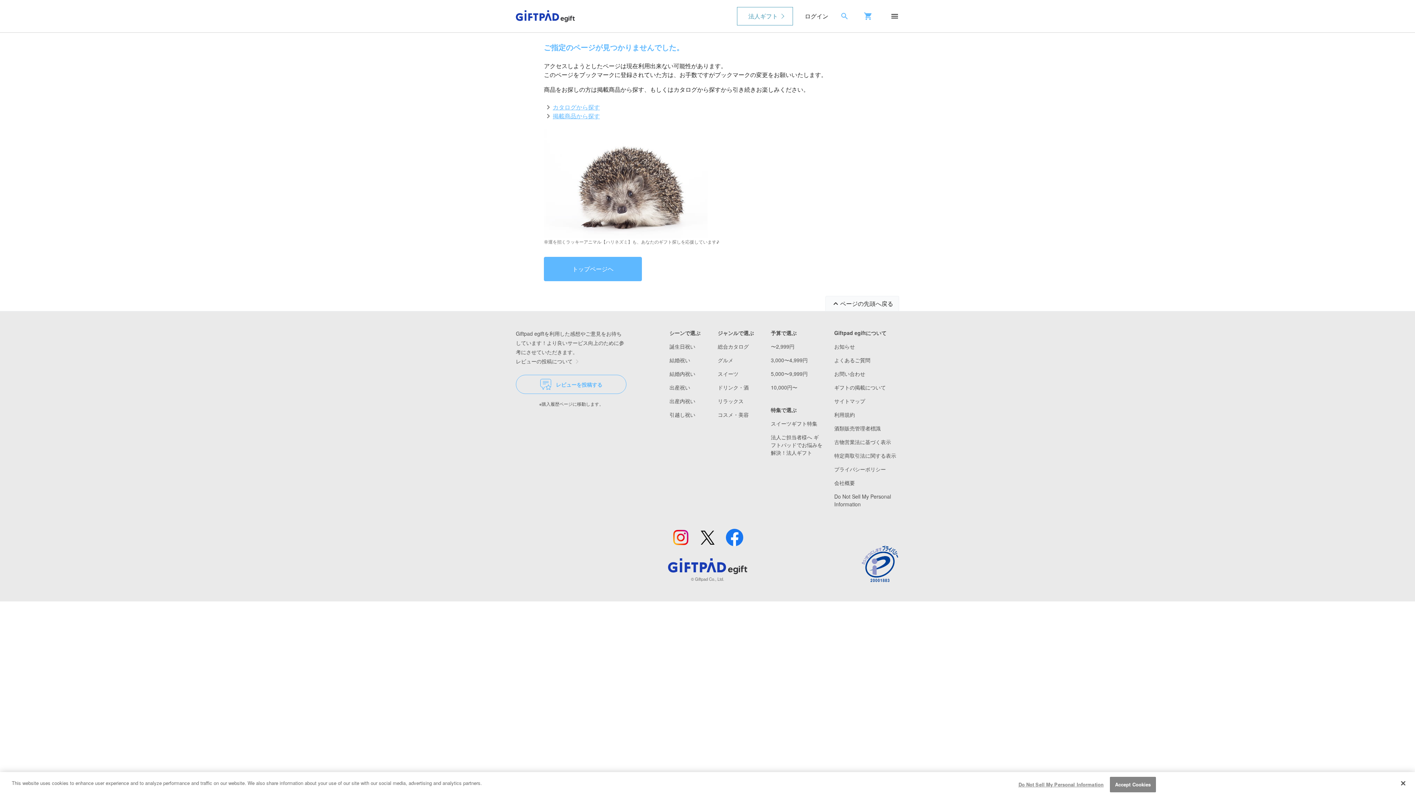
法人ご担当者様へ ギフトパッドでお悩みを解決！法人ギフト (796, 444)
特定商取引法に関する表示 (865, 455)
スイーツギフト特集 (794, 423)
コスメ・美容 (733, 414)
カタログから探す (576, 107)
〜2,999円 (782, 346)
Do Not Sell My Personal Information (1061, 784)
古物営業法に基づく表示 (862, 442)
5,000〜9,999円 (789, 373)
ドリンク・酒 (733, 387)
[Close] (1403, 783)
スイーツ (728, 373)
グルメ (725, 360)
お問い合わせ (849, 373)
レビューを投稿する (579, 384)
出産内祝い (682, 401)
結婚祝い (680, 360)
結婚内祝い (682, 373)
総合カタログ (733, 346)
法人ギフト (763, 16)
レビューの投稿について (544, 361)
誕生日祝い (682, 346)
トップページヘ (593, 269)
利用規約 (844, 414)
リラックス (731, 401)
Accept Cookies (1133, 784)
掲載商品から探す (576, 116)
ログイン (816, 16)
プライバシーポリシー (860, 469)
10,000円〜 (784, 387)
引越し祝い (682, 414)
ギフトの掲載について (860, 387)
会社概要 (844, 482)
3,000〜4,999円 (789, 360)
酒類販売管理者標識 (857, 428)
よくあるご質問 (852, 360)
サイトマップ (849, 401)
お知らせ (844, 346)
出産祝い (680, 387)
